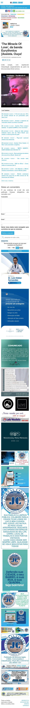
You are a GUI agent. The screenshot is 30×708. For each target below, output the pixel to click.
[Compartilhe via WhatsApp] (7, 60)
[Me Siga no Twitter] (12, 27)
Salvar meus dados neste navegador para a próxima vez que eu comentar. (15, 228)
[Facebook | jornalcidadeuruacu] (6, 11)
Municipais (20, 14)
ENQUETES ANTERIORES (15, 251)
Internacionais (6, 19)
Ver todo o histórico (8, 181)
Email (3, 219)
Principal (13, 14)
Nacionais (21, 18)
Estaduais (11, 16)
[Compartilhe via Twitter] (5, 60)
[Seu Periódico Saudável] (16, 3)
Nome (3, 214)
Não (14, 247)
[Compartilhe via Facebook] (3, 60)
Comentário (4, 197)
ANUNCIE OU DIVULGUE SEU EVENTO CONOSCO (24, 703)
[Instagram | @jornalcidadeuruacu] (9, 11)
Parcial (21, 248)
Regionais (4, 16)
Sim (9, 247)
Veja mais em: (5, 14)
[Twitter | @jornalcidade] (11, 11)
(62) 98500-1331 (20, 11)
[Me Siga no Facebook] (11, 27)
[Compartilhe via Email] (9, 60)
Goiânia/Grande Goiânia (9, 18)
